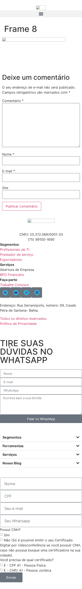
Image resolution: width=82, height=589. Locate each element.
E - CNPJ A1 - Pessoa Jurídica (27, 570)
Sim (7, 535)
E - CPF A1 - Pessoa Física (25, 565)
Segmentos (12, 437)
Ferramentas (13, 446)
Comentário (13, 100)
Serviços (10, 454)
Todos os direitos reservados (23, 318)
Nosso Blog (12, 463)
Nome (8, 154)
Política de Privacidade (18, 323)
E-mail (8, 171)
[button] (41, 13)
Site (5, 187)
